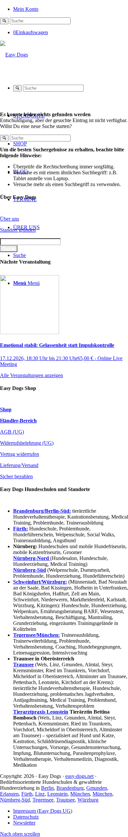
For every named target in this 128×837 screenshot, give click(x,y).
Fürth (26, 794)
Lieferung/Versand (19, 465)
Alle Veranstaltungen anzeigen (31, 375)
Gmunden (96, 788)
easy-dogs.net (79, 776)
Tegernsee (42, 800)
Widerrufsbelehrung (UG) (26, 443)
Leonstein (57, 794)
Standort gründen (18, 230)
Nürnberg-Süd (15, 800)
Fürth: (20, 528)
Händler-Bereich (18, 420)
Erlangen (9, 794)
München (80, 794)
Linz (40, 794)
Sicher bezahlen (16, 476)
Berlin (47, 788)
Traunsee (65, 800)
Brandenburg (70, 788)
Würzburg (87, 800)
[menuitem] (70, 8)
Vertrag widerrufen (19, 454)
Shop (5, 409)
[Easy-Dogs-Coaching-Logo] (14, 54)
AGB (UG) (12, 432)
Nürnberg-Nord (31, 558)
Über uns (9, 219)
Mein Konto (25, 9)
